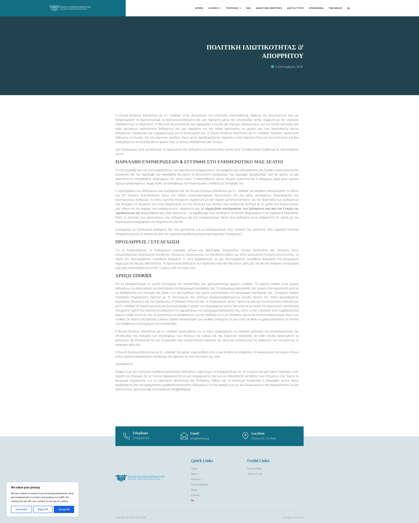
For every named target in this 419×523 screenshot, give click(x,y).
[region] (43, 499)
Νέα (248, 8)
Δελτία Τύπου (295, 8)
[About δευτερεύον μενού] (199, 474)
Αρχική (199, 8)
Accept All (64, 509)
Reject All (43, 509)
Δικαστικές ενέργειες (269, 8)
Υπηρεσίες (232, 8)
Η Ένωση (213, 8)
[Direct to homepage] (70, 8)
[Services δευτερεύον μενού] (201, 479)
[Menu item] (348, 8)
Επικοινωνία (316, 8)
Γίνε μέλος (335, 8)
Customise (21, 509)
